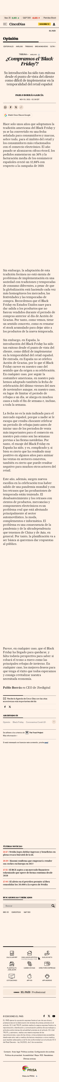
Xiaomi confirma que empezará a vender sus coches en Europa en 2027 (27, 862)
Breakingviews (41, 47)
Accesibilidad (28, 1055)
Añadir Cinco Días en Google (19, 115)
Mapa (36, 1055)
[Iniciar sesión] (54, 24)
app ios (29, 980)
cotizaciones (12, 980)
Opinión (10, 39)
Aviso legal (16, 1052)
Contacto (7, 1052)
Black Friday (18, 722)
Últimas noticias (12, 846)
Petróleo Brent (50, 18)
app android (47, 980)
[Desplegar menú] (5, 24)
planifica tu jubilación (12, 969)
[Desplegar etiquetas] (54, 722)
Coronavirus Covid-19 (36, 722)
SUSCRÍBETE (44, 24)
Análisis (19, 47)
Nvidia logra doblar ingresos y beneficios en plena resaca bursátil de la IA (29, 853)
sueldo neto (47, 957)
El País (52, 31)
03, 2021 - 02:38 (29, 99)
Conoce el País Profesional (29, 992)
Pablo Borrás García (29, 95)
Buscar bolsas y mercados (17, 897)
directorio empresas (47, 968)
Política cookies (27, 1052)
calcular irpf (12, 957)
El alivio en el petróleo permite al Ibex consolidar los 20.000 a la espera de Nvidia (26, 883)
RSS (41, 1055)
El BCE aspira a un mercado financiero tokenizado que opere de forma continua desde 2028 (27, 872)
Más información (9, 736)
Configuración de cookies (44, 1052)
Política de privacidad (13, 1055)
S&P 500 (27, 18)
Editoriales (8, 47)
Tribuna (23, 54)
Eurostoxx (16, 912)
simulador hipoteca (29, 957)
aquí (46, 742)
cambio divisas (29, 968)
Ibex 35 (8, 18)
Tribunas (29, 47)
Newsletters (48, 1055)
